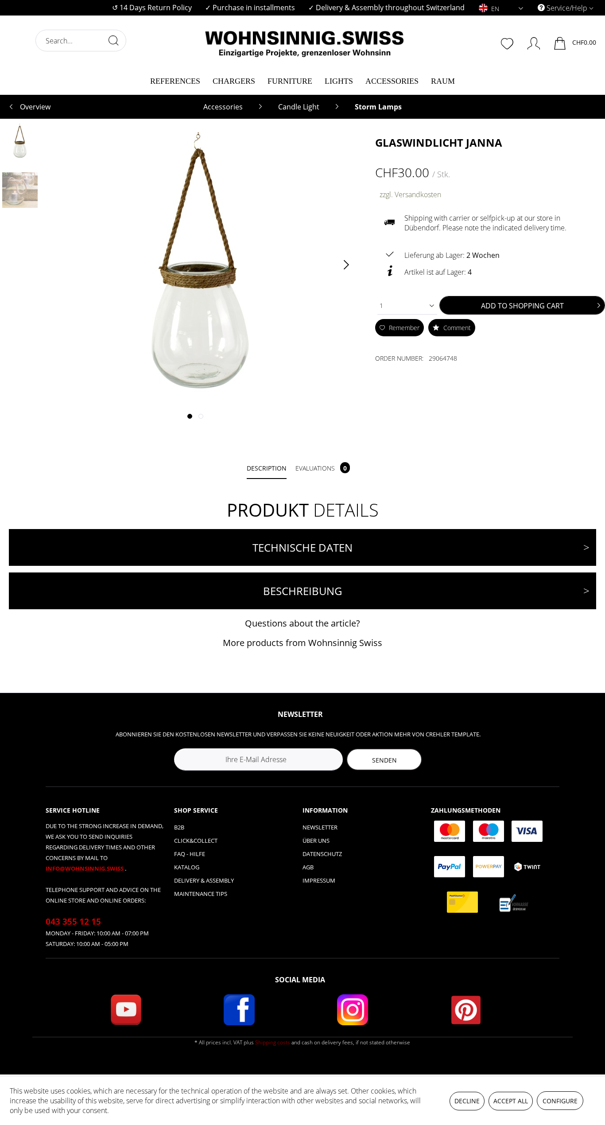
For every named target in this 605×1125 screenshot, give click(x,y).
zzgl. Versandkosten (410, 194)
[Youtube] (125, 1009)
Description (267, 468)
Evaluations (321, 468)
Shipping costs (272, 1042)
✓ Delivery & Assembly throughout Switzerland (386, 7)
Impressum (318, 880)
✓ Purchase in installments (250, 7)
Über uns (316, 841)
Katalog (186, 867)
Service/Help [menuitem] (567, 8)
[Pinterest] (465, 1009)
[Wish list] (508, 42)
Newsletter (319, 827)
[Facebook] (239, 1009)
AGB (308, 867)
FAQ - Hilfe (189, 854)
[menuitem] (151, 7)
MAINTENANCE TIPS (200, 894)
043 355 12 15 (73, 921)
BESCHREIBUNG (302, 591)
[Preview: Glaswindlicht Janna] (20, 141)
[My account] (529, 41)
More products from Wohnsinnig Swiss (302, 643)
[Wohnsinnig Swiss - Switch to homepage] (304, 40)
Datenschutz (322, 854)
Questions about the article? (302, 623)
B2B (179, 827)
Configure (560, 1101)
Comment (456, 327)
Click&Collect (195, 841)
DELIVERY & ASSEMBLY (204, 880)
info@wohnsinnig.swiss (85, 868)
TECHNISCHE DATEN (302, 547)
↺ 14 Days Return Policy (152, 7)
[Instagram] (352, 1009)
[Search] (113, 40)
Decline (467, 1101)
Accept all (510, 1101)
